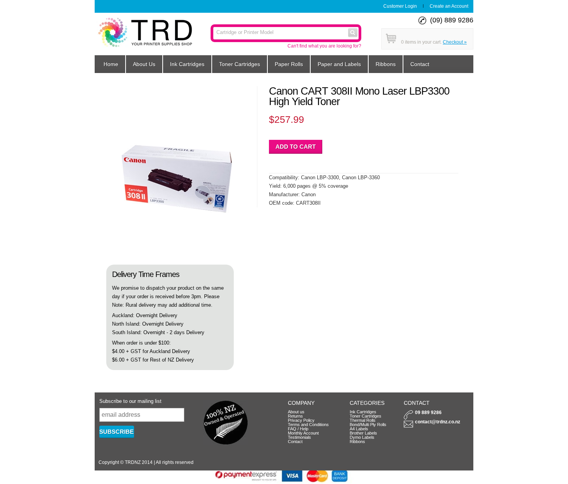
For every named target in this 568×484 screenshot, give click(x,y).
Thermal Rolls (363, 420)
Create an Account (449, 6)
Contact (419, 64)
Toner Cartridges (239, 64)
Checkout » (455, 42)
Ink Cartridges (187, 64)
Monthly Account (303, 433)
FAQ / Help (298, 428)
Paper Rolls (289, 64)
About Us (144, 64)
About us (296, 411)
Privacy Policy (301, 420)
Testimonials (299, 437)
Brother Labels (363, 433)
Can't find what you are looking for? (324, 46)
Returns (295, 416)
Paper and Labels (339, 64)
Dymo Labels (362, 437)
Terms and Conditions (308, 424)
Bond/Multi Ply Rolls (368, 424)
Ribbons (386, 64)
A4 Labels (359, 428)
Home (111, 64)
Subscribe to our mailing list (130, 401)
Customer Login (400, 6)
